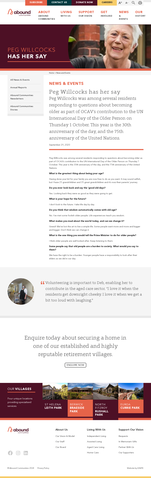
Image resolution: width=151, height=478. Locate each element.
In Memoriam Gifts (128, 442)
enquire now (75, 365)
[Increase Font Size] (120, 3)
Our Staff (59, 442)
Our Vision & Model (65, 436)
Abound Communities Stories (21, 108)
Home (51, 73)
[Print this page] (140, 3)
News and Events (63, 73)
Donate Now (84, 2)
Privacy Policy (43, 468)
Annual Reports (18, 88)
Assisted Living (94, 442)
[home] (19, 12)
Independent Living (96, 436)
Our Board (60, 447)
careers (107, 2)
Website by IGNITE (135, 468)
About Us (61, 429)
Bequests (123, 436)
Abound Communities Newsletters (21, 97)
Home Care (93, 453)
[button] (133, 3)
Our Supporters (126, 453)
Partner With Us (126, 447)
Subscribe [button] (36, 2)
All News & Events (20, 80)
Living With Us (96, 429)
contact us (59, 2)
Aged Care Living (95, 447)
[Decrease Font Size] (127, 3)
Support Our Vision (131, 429)
